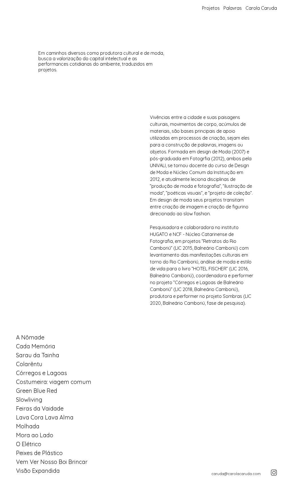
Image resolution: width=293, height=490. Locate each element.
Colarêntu (29, 364)
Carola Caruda (261, 8)
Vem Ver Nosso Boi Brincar (52, 461)
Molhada (27, 426)
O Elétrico (28, 444)
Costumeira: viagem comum (53, 381)
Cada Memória (35, 346)
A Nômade (30, 337)
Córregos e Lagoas (41, 372)
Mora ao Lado (34, 435)
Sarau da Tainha (37, 355)
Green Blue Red (36, 390)
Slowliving (29, 399)
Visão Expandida (38, 470)
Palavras (232, 8)
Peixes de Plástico (39, 452)
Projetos (211, 8)
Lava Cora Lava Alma (45, 417)
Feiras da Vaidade (40, 408)
